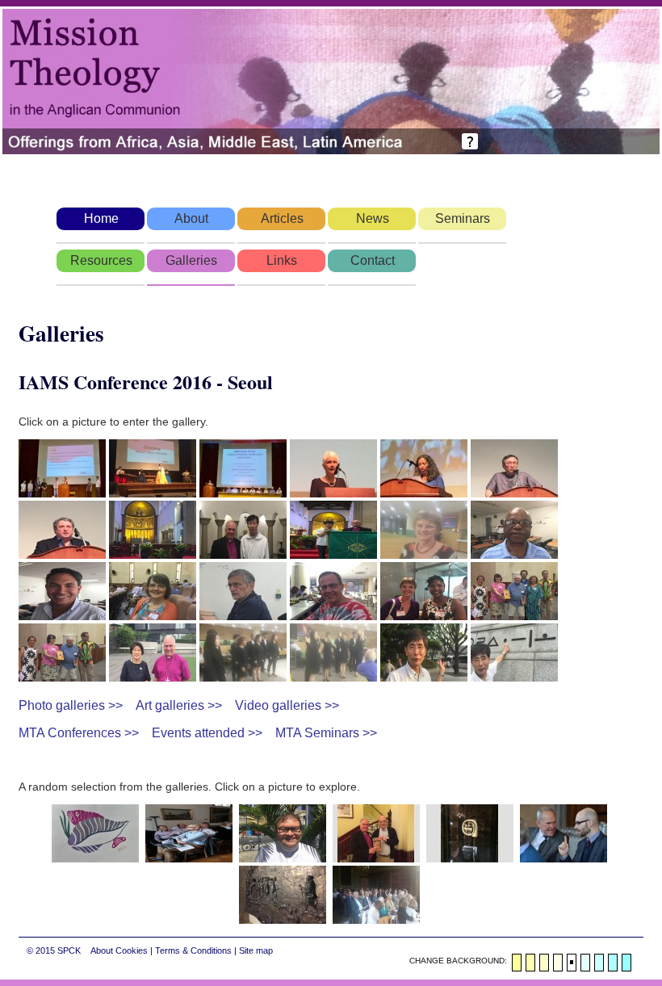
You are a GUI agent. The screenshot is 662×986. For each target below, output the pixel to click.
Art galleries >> (179, 705)
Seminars (462, 218)
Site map (256, 950)
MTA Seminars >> (326, 733)
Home (101, 218)
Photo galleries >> (71, 705)
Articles (282, 218)
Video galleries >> (287, 705)
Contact (372, 260)
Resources (101, 260)
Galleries (191, 260)
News (372, 218)
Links (281, 260)
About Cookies (119, 950)
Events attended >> (207, 733)
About (191, 218)
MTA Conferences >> (79, 733)
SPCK (69, 950)
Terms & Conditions (193, 950)
